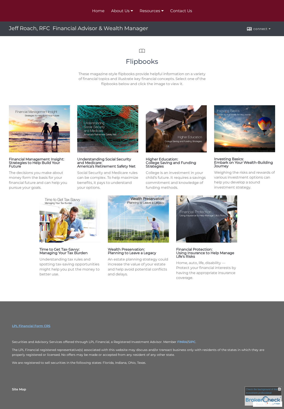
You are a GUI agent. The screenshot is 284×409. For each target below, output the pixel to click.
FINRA (182, 342)
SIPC (191, 342)
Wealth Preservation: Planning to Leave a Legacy (132, 251)
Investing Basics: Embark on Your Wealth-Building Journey (243, 162)
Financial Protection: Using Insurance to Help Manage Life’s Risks (205, 253)
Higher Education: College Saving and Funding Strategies (171, 162)
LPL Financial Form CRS (31, 326)
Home (98, 10)
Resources (150, 10)
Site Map (19, 389)
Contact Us (181, 10)
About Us (120, 10)
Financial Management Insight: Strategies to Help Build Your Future (36, 162)
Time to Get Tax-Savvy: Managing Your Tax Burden (63, 251)
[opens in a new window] (39, 151)
